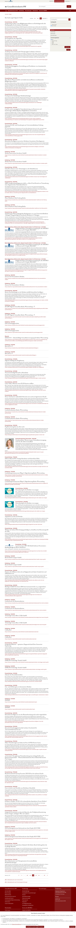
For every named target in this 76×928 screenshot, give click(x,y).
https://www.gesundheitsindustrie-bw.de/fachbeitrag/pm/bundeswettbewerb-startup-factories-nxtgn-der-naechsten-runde (26, 782)
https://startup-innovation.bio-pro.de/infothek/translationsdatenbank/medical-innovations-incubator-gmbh (26, 155)
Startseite (6, 14)
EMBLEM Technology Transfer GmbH (15, 660)
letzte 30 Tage (54, 40)
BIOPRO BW (52, 1)
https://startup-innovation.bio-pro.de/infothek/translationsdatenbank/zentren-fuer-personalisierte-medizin (25, 279)
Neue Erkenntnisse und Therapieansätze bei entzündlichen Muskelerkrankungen (21, 861)
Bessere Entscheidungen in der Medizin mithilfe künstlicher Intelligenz (24, 292)
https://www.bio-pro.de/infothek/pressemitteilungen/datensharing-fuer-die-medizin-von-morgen (25, 511)
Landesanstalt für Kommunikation (14, 601)
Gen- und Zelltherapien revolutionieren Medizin (18, 687)
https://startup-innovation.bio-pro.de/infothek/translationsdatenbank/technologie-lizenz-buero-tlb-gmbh (26, 617)
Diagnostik (24, 901)
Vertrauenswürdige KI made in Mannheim (16, 372)
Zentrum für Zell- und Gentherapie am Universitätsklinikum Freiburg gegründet (24, 126)
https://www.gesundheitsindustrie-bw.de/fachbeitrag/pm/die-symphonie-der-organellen (23, 46)
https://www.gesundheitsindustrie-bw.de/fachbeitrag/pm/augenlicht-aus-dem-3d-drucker (23, 524)
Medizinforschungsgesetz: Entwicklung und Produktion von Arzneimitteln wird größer (25, 67)
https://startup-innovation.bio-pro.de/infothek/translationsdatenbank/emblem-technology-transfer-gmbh (27, 662)
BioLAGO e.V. (9, 346)
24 (38, 875)
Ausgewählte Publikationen (27, 905)
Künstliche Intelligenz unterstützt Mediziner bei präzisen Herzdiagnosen (24, 141)
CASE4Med (8, 630)
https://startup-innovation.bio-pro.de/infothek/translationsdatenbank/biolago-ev (21, 348)
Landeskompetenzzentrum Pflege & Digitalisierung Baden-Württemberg (24, 473)
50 (38, 18)
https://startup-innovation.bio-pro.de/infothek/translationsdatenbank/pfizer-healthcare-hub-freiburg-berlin (26, 200)
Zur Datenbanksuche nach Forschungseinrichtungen (16, 882)
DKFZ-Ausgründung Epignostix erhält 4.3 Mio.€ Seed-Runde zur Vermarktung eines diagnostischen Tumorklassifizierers (27, 184)
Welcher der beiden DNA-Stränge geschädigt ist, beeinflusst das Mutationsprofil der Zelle (26, 530)
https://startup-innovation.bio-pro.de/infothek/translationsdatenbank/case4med (21, 631)
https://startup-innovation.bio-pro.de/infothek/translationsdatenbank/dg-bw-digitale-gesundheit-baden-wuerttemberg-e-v (26, 309)
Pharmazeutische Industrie (10, 896)
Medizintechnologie (26, 898)
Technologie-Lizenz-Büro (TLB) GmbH (16, 615)
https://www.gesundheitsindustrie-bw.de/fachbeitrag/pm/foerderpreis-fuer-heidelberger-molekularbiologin (23, 103)
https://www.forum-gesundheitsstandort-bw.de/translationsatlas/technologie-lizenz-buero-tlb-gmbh (25, 624)
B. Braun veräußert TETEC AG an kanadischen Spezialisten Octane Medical (25, 801)
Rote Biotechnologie (26, 896)
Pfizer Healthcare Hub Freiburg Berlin (15, 198)
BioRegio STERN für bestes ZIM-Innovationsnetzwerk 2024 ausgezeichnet (25, 587)
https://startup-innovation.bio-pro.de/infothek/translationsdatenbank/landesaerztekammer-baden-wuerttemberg (25, 412)
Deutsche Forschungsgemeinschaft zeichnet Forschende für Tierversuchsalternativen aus (21, 728)
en (70, 10)
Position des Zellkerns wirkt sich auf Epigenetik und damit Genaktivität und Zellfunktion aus (25, 572)
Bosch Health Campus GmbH (13, 557)
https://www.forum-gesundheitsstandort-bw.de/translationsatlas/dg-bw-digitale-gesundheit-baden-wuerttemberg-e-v (25, 317)
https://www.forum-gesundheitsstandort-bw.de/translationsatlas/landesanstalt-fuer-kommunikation (25, 610)
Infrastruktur (7, 901)
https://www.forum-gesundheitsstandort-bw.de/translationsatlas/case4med (20, 639)
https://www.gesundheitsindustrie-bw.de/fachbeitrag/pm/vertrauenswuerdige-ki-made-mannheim (25, 378)
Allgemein (52, 30)
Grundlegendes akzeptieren (31, 926)
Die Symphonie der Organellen (13, 38)
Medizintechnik (8, 894)
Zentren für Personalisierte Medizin (14, 276)
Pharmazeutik (25, 900)
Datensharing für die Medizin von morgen (27, 490)
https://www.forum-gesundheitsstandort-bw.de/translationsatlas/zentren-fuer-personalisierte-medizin (26, 286)
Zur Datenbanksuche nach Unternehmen (14, 879)
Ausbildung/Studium (9, 898)
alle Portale (54, 25)
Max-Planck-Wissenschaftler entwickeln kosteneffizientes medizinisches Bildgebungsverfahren (24, 80)
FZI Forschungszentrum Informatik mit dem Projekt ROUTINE (22, 828)
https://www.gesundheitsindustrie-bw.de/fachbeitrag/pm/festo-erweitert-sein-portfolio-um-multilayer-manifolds (26, 795)
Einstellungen (72, 926)
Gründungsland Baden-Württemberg (12, 900)
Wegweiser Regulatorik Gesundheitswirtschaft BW (60, 892)
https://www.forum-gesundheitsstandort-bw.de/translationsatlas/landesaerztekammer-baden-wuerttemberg (24, 421)
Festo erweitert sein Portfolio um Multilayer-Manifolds (20, 788)
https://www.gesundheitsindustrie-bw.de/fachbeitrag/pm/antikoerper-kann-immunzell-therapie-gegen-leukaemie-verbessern (26, 60)
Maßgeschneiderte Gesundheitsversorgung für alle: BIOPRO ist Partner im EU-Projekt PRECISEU (31, 229)
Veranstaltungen (28, 10)
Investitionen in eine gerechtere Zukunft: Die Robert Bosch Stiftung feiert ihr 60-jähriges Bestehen (26, 845)
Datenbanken (35, 10)
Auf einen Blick (8, 891)
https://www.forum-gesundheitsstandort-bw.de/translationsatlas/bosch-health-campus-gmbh (24, 566)
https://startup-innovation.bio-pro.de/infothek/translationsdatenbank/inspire (21, 702)
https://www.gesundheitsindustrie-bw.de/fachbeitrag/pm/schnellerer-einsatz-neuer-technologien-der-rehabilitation (26, 177)
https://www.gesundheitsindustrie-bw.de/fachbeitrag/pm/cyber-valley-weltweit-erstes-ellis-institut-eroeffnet (25, 391)
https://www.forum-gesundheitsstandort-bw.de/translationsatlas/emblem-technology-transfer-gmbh (26, 669)
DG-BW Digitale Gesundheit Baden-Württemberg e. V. (20, 306)
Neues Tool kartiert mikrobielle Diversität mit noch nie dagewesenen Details (25, 397)
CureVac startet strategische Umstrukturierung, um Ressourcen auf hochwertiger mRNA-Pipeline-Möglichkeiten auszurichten (23, 109)
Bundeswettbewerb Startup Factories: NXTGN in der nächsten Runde (24, 773)
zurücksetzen (67, 47)
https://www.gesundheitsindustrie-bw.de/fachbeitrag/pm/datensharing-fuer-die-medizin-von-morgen (26, 497)
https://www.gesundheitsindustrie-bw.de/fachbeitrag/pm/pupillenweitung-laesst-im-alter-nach (24, 434)
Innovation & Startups (59, 894)
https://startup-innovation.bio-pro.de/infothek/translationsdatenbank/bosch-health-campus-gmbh (25, 559)
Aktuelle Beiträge (25, 891)
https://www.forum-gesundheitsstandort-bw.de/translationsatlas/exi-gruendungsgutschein (24, 332)
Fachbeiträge (21, 10)
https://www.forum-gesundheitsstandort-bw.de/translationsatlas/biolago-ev (20, 355)
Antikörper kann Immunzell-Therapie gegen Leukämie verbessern (23, 51)
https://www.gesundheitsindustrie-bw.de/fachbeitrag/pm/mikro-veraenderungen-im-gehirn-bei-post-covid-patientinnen (26, 750)
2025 (53, 43)
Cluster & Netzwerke (9, 903)
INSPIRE (7, 700)
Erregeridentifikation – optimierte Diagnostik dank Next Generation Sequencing (23, 645)
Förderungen (53, 33)
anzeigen (68, 49)
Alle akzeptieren (41, 926)
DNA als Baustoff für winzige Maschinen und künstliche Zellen (22, 458)
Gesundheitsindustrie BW (59, 1)
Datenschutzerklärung (16, 924)
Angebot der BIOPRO (26, 910)
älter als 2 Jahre (55, 44)
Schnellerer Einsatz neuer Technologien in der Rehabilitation (21, 169)
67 (44, 875)
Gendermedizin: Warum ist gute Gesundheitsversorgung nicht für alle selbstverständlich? (30, 441)
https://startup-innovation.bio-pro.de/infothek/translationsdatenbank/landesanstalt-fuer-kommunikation (26, 603)
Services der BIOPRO (43, 10)
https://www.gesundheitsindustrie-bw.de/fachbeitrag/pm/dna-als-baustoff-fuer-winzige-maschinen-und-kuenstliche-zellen (26, 467)
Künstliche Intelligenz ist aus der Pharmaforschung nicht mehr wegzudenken (26, 714)
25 (35, 18)
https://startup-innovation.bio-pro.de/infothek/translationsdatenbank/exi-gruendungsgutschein (25, 325)
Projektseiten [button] (67, 1)
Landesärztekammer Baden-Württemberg (16, 410)
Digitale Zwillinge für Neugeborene (14, 360)
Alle (52, 39)
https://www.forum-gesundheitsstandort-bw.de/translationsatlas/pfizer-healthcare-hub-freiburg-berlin (26, 208)
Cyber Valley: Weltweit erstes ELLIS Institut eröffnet (19, 383)
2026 (53, 42)
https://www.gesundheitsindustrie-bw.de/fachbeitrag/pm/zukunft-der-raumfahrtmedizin (23, 681)
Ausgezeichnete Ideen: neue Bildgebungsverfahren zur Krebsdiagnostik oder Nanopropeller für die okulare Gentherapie (25, 24)
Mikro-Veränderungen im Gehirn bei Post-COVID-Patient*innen (23, 743)
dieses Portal (54, 24)
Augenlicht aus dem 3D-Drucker (14, 516)
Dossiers (24, 894)
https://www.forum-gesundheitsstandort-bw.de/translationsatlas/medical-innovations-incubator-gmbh (26, 163)
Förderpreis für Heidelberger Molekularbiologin (18, 96)
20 (27, 875)
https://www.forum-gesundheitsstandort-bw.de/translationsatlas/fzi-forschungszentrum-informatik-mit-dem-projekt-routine (26, 839)
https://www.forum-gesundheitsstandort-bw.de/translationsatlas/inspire (20, 709)
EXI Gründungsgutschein (12, 323)
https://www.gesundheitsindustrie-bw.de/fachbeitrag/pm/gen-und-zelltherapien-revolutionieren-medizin (26, 694)
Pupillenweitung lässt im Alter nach (14, 427)
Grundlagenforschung (26, 903)
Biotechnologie (8, 892)
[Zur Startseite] (16, 6)
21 (30, 875)
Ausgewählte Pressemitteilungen (29, 892)
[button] (69, 38)
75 (41, 18)
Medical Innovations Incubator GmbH (15, 153)
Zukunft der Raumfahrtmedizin (13, 675)
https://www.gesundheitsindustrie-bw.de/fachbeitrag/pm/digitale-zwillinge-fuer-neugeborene (24, 367)
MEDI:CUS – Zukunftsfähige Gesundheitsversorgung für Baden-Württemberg (26, 338)
